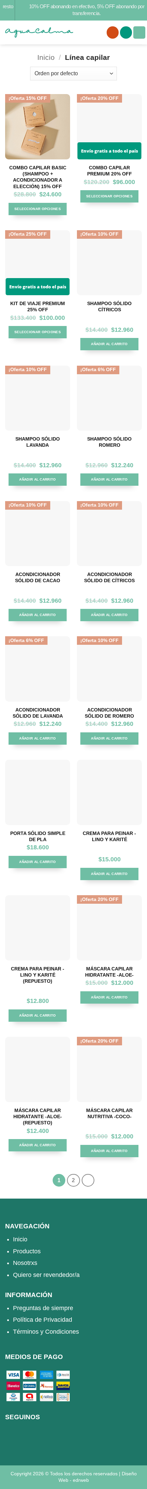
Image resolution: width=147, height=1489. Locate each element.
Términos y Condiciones (46, 1331)
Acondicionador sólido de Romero (109, 713)
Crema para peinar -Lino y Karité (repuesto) (37, 975)
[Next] (88, 1180)
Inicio (46, 57)
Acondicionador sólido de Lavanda (38, 713)
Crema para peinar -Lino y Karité (109, 836)
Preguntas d (29, 1308)
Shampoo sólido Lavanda (37, 442)
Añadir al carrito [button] (109, 344)
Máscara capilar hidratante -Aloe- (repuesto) (37, 1116)
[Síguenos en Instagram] (12, 1437)
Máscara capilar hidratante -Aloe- (109, 972)
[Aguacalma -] (39, 32)
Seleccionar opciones (37, 209)
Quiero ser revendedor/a (46, 1274)
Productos (27, 1251)
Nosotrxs (25, 1262)
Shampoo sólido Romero (109, 442)
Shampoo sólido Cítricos (109, 306)
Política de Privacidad (42, 1319)
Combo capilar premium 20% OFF (109, 171)
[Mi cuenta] (113, 32)
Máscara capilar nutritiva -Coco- (109, 1113)
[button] (126, 32)
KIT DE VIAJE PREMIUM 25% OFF (37, 306)
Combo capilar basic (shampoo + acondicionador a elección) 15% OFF (37, 177)
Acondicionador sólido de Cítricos (109, 577)
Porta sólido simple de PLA (37, 836)
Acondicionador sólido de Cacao (37, 577)
